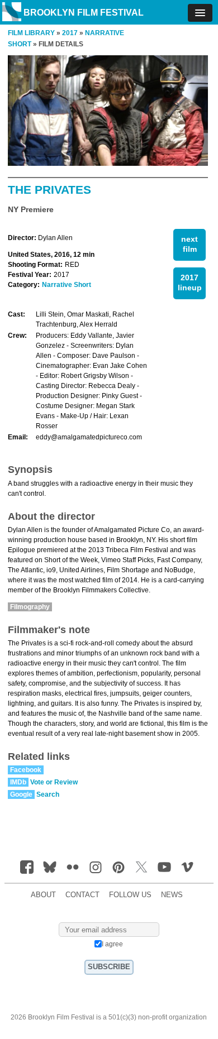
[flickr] (72, 867)
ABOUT (43, 895)
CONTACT (82, 895)
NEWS (172, 895)
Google (21, 794)
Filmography (30, 607)
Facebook (25, 770)
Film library (31, 33)
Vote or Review (54, 782)
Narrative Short (66, 285)
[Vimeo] (187, 867)
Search (47, 794)
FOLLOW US (130, 895)
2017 (70, 33)
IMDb (18, 782)
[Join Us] (27, 867)
